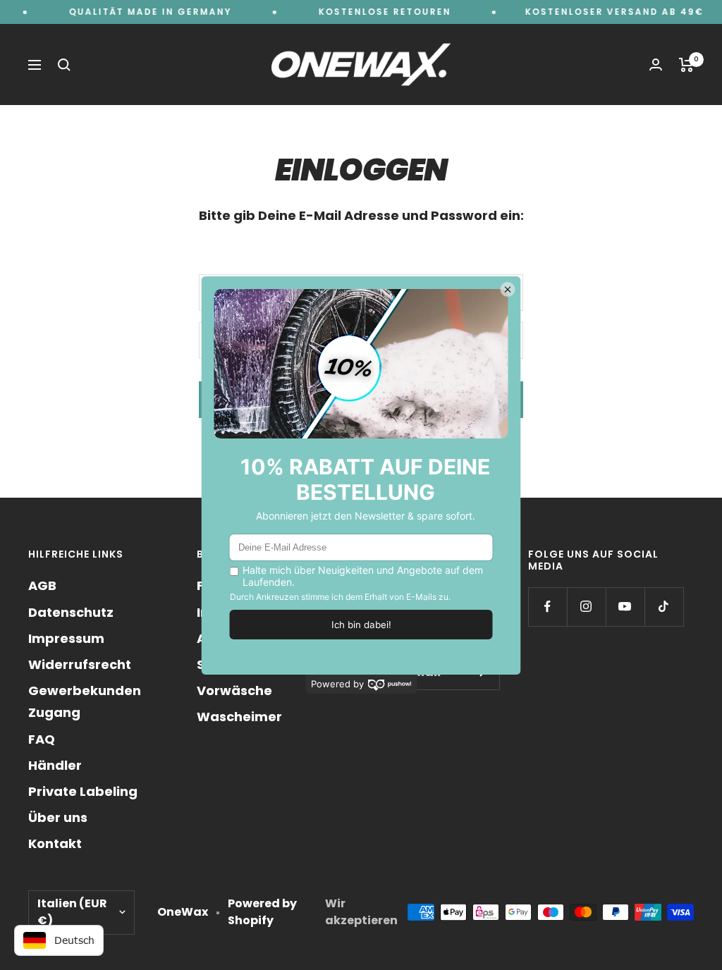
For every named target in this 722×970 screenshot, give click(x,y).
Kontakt (55, 843)
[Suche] (64, 65)
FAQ (41, 739)
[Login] (655, 64)
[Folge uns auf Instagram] (586, 606)
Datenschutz (71, 612)
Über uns (57, 817)
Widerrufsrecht (79, 664)
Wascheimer (239, 716)
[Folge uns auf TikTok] (663, 606)
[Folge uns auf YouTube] (625, 606)
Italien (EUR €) (72, 912)
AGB (42, 585)
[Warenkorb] (686, 65)
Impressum (66, 638)
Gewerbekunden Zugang (84, 701)
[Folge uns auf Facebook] (547, 606)
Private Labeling (82, 791)
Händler (55, 765)
